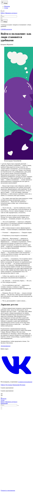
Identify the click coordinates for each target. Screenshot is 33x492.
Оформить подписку (11, 13)
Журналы (7, 6)
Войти (3, 13)
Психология (8, 29)
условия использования (25, 382)
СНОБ (3, 29)
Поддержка (9, 385)
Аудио (6, 8)
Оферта (3, 385)
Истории (22, 385)
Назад (5, 3)
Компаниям (16, 385)
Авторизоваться (5, 346)
